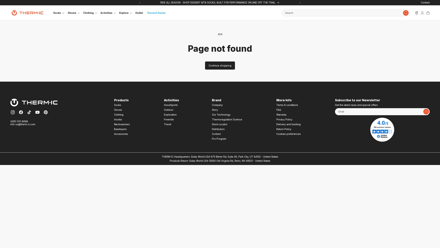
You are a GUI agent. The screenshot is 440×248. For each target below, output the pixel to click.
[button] (58, 13)
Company (217, 105)
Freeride (169, 119)
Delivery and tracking (288, 124)
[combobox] (345, 12)
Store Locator (219, 124)
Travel (167, 124)
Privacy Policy (284, 119)
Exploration (170, 114)
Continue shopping (220, 65)
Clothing (118, 114)
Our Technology (221, 114)
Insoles (118, 119)
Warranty (281, 114)
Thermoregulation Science (227, 119)
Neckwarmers (122, 124)
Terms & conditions (287, 105)
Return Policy (283, 129)
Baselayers (120, 129)
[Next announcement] (300, 2)
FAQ (278, 109)
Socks (117, 105)
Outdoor (168, 109)
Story (215, 109)
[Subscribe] (426, 112)
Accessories (121, 133)
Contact (425, 2)
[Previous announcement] (139, 2)
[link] (422, 13)
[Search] (405, 12)
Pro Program (219, 138)
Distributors (218, 129)
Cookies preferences (288, 133)
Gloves (118, 109)
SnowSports (171, 105)
